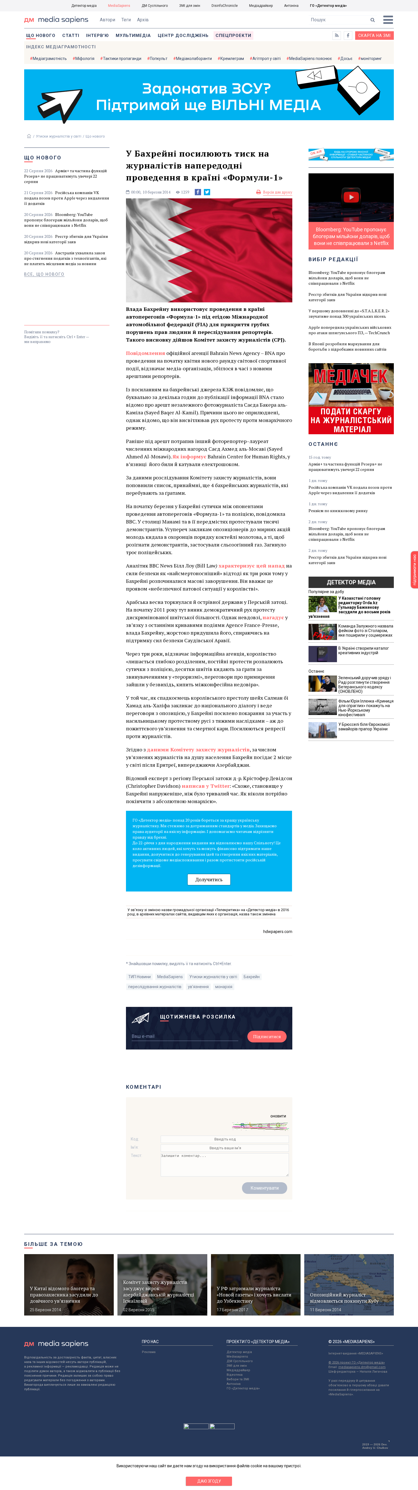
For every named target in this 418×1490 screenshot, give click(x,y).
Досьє (346, 58)
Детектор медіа (84, 6)
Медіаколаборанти (194, 58)
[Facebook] (198, 192)
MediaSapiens (119, 6)
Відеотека (235, 1375)
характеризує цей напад (252, 565)
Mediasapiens (237, 1356)
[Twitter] (207, 192)
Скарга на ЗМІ (374, 35)
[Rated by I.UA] (196, 1427)
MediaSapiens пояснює (310, 58)
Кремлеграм (232, 58)
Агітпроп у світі (267, 58)
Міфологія (84, 58)
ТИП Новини (139, 976)
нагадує (273, 617)
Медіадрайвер (261, 6)
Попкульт (158, 58)
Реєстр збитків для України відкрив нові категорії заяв (66, 239)
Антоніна (291, 6)
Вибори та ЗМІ (238, 1379)
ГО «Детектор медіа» (328, 6)
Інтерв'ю (97, 35)
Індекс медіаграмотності (61, 46)
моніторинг (371, 58)
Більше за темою (53, 1244)
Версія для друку (277, 192)
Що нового (40, 35)
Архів (143, 19)
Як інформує (189, 456)
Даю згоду (209, 1481)
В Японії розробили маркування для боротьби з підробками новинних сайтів (347, 346)
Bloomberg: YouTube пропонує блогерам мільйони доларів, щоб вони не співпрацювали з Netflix (66, 220)
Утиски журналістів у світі (58, 136)
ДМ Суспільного (155, 6)
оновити (278, 1116)
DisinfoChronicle (225, 6)
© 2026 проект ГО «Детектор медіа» (356, 1362)
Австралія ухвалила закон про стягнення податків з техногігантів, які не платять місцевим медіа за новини (65, 258)
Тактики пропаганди (122, 58)
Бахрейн (252, 976)
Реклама (149, 1352)
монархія (223, 986)
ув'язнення (198, 986)
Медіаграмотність (50, 58)
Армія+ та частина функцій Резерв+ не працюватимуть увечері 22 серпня (65, 176)
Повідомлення (145, 353)
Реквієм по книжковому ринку (338, 510)
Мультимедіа (133, 35)
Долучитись (209, 879)
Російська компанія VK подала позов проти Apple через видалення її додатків (66, 198)
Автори (107, 19)
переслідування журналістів (154, 986)
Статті (70, 35)
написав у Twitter (205, 785)
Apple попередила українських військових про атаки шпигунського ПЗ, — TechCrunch (350, 330)
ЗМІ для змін (189, 6)
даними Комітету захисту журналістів (198, 749)
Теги (126, 19)
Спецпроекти (233, 35)
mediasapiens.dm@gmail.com (362, 1367)
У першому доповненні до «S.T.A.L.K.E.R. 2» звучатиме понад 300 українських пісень (349, 313)
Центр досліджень (183, 35)
